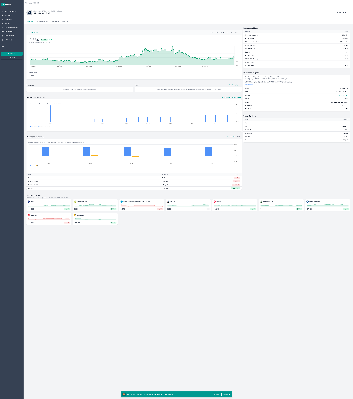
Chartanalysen (33, 72)
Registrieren (12, 54)
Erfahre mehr (168, 394)
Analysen (65, 21)
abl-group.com (343, 95)
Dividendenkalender (11, 27)
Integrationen (9, 31)
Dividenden (55, 21)
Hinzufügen (342, 12)
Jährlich (239, 137)
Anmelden (12, 57)
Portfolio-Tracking (10, 11)
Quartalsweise (231, 137)
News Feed (8, 19)
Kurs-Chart (34, 32)
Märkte (7, 23)
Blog (2, 46)
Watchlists (8, 15)
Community (8, 39)
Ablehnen (217, 394)
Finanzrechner (9, 35)
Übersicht (30, 21)
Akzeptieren (226, 394)
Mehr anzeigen (249, 84)
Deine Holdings (42, 21)
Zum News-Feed (234, 85)
